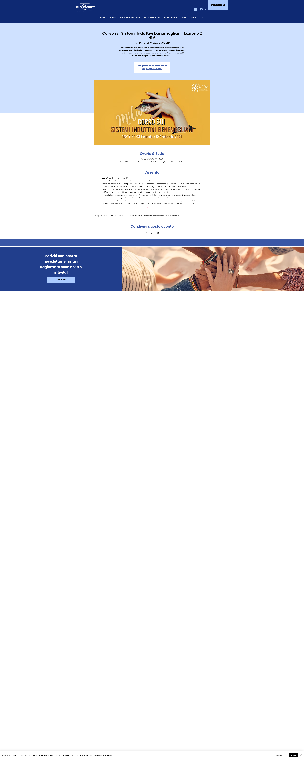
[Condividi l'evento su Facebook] (146, 233)
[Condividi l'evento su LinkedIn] (158, 233)
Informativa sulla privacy (103, 755)
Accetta (293, 755)
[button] (195, 9)
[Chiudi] (301, 755)
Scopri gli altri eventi (152, 68)
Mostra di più (152, 208)
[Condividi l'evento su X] (152, 233)
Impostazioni (280, 755)
